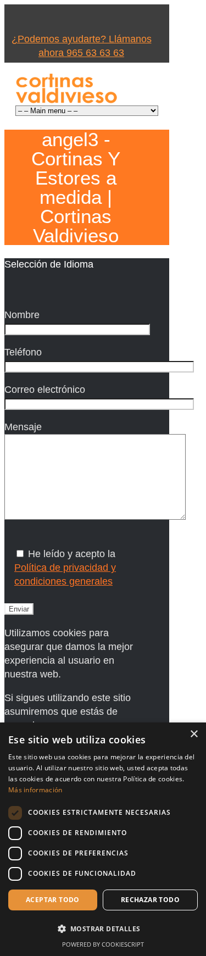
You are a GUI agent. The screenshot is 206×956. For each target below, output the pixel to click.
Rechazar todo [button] (150, 899)
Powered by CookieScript (103, 944)
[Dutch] (11, 289)
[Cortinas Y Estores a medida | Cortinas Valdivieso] (66, 87)
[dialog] (103, 839)
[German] (53, 289)
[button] (103, 929)
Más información (35, 789)
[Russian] (68, 289)
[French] (39, 289)
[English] (25, 289)
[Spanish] (82, 289)
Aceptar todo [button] (53, 899)
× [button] (194, 734)
